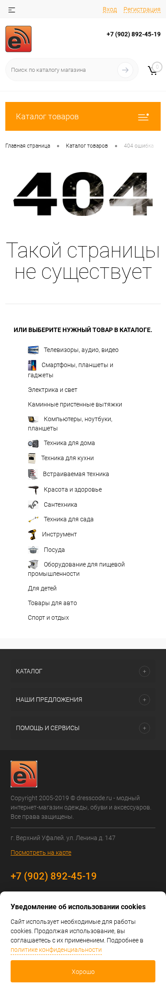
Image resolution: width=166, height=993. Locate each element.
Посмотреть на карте (41, 852)
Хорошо (83, 971)
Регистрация (142, 9)
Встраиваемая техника (76, 473)
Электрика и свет (52, 389)
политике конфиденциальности (56, 949)
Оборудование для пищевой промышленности (76, 569)
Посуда (54, 549)
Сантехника (60, 504)
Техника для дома (69, 442)
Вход (110, 9)
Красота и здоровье (73, 489)
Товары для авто (52, 602)
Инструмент (59, 533)
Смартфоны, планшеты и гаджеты (70, 370)
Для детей (42, 588)
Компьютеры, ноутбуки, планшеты (70, 423)
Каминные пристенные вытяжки (75, 404)
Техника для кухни (67, 457)
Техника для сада (69, 519)
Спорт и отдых (48, 617)
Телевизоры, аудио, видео (81, 349)
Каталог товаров (47, 116)
